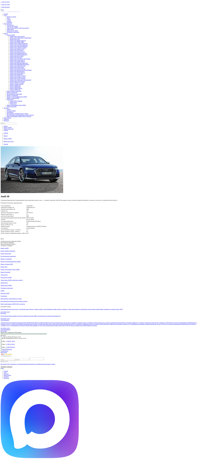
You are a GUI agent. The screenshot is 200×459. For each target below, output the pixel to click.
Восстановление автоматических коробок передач (20, 115)
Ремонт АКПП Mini (15, 87)
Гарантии (6, 119)
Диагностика (10, 25)
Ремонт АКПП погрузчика (17, 82)
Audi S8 (6, 130)
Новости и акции (11, 16)
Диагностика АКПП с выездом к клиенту (18, 28)
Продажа (6, 108)
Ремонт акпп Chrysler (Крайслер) (19, 46)
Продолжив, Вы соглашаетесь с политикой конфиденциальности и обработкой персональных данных (28, 364)
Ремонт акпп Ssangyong (16, 74)
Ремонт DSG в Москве (16, 101)
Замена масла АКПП (12, 30)
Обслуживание (8, 23)
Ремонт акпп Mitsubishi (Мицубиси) (19, 64)
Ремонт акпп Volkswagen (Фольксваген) (20, 80)
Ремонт (6, 33)
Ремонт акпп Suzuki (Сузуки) (18, 77)
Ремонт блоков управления (14, 91)
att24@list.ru (5, 351)
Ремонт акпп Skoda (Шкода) (17, 73)
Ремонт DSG (10, 99)
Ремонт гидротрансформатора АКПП (17, 96)
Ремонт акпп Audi (15, 39)
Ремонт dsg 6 (13, 102)
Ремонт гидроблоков (12, 95)
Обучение (9, 22)
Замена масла (10, 29)
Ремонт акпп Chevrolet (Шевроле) (19, 44)
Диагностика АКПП (12, 26)
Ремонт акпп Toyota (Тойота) (17, 78)
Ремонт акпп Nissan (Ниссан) (18, 66)
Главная (6, 14)
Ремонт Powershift (11, 106)
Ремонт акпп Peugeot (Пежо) (17, 68)
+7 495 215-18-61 (5, 2)
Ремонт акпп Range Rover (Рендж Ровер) (21, 70)
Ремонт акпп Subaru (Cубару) (18, 75)
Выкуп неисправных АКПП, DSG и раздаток (19, 116)
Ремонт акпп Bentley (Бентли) (18, 40)
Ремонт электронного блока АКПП (16, 105)
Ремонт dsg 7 (13, 103)
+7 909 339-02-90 (5, 7)
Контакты (6, 120)
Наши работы (7, 117)
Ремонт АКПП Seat (15, 89)
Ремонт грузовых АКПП (16, 84)
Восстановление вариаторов (14, 94)
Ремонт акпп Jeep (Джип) (17, 56)
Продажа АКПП (11, 110)
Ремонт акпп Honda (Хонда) (17, 51)
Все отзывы (4, 331)
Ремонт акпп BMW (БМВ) (17, 42)
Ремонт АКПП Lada (15, 85)
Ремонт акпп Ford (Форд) (16, 50)
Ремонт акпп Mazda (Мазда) (17, 61)
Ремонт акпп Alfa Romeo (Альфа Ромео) (20, 37)
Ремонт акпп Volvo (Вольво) (17, 81)
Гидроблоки (10, 112)
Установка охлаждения (13, 32)
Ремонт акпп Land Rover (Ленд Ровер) (20, 59)
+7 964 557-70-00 (5, 4)
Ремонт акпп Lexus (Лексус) (17, 60)
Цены (8, 18)
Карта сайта (4, 352)
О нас (5, 15)
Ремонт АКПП (11, 35)
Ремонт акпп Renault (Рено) (17, 71)
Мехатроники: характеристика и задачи (17, 113)
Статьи (9, 19)
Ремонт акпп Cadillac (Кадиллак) (18, 43)
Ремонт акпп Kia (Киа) (16, 57)
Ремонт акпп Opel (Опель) (17, 67)
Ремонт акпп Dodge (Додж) (17, 49)
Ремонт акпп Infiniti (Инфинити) (18, 54)
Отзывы (9, 21)
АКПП (9, 109)
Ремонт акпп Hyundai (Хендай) (18, 53)
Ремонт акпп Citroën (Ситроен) (18, 47)
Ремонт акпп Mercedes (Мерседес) (19, 63)
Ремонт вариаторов (12, 92)
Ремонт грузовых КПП (13, 98)
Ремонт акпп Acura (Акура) (17, 36)
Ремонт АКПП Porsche (16, 88)
